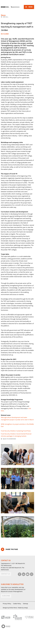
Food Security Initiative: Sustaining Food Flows (16, 431)
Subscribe (6, 596)
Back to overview (9, 439)
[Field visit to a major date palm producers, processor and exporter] (17, 478)
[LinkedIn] (23, 574)
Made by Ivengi (23, 608)
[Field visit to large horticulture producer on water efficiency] (17, 526)
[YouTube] (27, 574)
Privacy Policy (7, 603)
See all (5, 17)
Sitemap (25, 603)
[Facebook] (19, 574)
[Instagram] (31, 574)
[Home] (10, 7)
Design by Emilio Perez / (10, 608)
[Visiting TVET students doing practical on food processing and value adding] (17, 454)
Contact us (5, 574)
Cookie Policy (17, 603)
